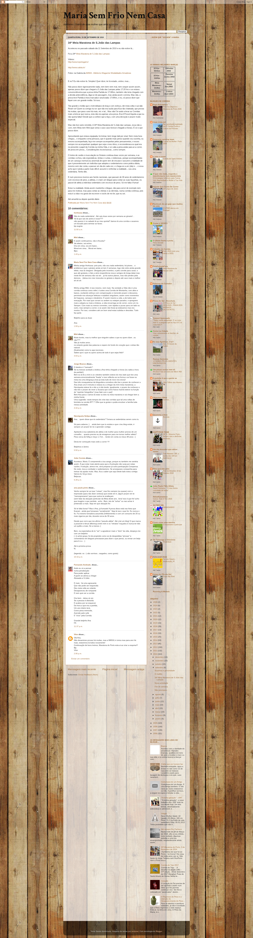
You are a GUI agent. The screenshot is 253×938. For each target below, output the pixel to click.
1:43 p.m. (78, 254)
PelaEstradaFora (160, 266)
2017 (155, 630)
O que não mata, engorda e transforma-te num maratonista (167, 175)
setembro (159, 668)
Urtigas (164, 814)
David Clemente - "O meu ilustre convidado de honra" (165, 489)
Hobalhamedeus (160, 497)
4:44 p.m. (78, 408)
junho (157, 701)
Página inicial (109, 669)
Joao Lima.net (159, 122)
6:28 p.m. (78, 480)
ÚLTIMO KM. (158, 505)
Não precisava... (161, 690)
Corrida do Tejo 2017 (170, 865)
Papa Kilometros (160, 105)
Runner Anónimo (160, 359)
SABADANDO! (168, 507)
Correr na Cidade (160, 331)
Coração (164, 881)
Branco (164, 746)
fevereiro (159, 715)
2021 (155, 616)
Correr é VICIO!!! (160, 223)
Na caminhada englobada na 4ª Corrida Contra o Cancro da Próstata (172, 126)
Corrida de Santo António (172, 159)
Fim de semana (161, 687)
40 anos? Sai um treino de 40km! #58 (167, 372)
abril (157, 708)
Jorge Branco (80, 364)
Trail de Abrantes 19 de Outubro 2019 (172, 472)
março (158, 712)
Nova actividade (161, 683)
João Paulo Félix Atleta (163, 486)
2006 (155, 733)
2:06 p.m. (78, 654)
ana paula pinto (81, 488)
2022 (155, 613)
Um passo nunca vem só (164, 370)
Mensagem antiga (134, 669)
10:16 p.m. (78, 557)
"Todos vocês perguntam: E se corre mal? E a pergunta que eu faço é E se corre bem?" (167, 322)
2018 (155, 626)
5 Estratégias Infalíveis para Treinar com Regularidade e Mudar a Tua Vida (167, 179)
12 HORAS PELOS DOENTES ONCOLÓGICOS (165, 362)
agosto (158, 694)
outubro (158, 664)
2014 (155, 640)
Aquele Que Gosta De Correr (165, 187)
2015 (155, 637)
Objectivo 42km (160, 398)
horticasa (78, 213)
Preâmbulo (167, 542)
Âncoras (166, 417)
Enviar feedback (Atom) (88, 675)
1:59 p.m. (78, 326)
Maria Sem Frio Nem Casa (114, 15)
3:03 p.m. (78, 356)
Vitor (76, 634)
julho (157, 698)
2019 (155, 623)
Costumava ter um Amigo (171, 782)
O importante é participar (172, 525)
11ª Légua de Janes (170, 189)
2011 (155, 651)
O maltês (158, 674)
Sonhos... (167, 400)
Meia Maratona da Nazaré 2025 (170, 269)
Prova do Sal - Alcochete (164, 301)
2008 (155, 727)
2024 (155, 606)
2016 (155, 633)
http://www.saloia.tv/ (76, 67)
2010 (155, 654)
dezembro (159, 657)
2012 (155, 647)
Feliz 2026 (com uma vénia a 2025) (171, 252)
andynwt (135, 931)
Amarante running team (163, 139)
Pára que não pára (161, 469)
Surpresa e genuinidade (165, 671)
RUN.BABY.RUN (160, 557)
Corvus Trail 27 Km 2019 (162, 499)
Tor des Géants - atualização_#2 (169, 560)
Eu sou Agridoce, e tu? (163, 342)
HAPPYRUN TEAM (161, 432)
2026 (155, 602)
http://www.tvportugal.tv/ (78, 62)
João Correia (79, 458)
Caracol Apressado (161, 318)
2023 (155, 609)
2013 (155, 644)
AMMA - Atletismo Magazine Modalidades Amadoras (108, 73)
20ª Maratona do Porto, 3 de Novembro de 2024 (173, 848)
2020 (155, 619)
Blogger (159, 931)
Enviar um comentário (80, 659)
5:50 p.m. (78, 450)
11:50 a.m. (78, 230)
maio (157, 705)
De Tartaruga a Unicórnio (164, 540)
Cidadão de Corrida (161, 249)
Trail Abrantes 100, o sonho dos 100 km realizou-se (171, 456)
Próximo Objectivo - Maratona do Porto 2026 (172, 108)
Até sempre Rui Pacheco (171, 829)
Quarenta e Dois (160, 415)
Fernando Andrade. (82, 565)
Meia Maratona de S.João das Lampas (93, 54)
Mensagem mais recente (82, 669)
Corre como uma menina (164, 522)
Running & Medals (161, 592)
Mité (76, 237)
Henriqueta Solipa (82, 416)
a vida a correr (159, 157)
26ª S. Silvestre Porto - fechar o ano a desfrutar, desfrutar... (172, 436)
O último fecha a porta (163, 241)
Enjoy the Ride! (169, 576)
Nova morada (158, 243)
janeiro (158, 719)
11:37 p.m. (78, 626)
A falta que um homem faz (172, 764)
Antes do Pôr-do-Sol (162, 574)
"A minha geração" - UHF (171, 798)
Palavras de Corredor (162, 284)
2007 (155, 730)
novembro (159, 661)
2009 (155, 723)
